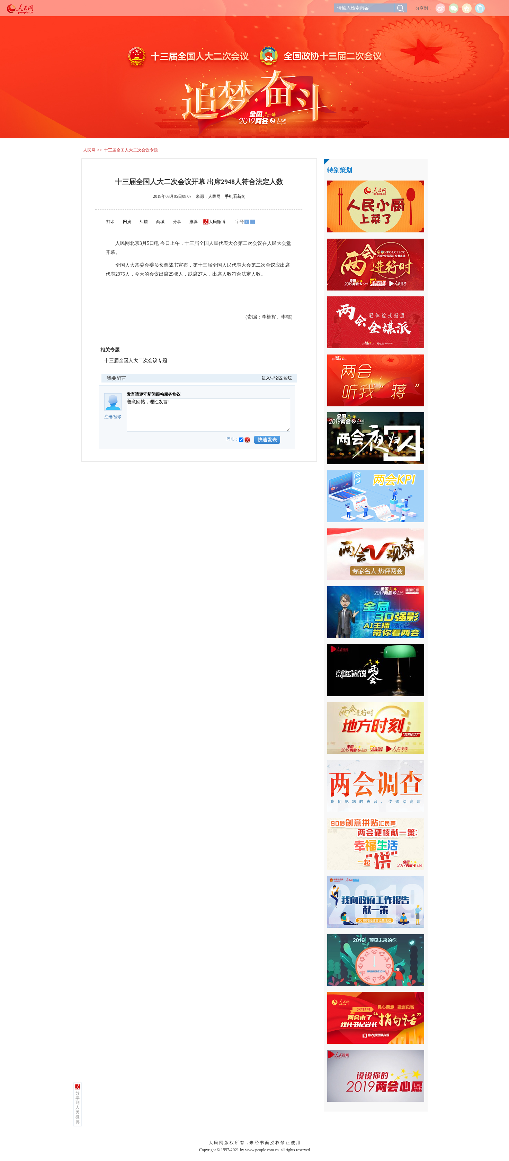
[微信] (453, 8)
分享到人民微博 (77, 1107)
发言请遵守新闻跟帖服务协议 (154, 394)
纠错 (144, 221)
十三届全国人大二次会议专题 (131, 150)
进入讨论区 (272, 378)
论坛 (288, 378)
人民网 (89, 150)
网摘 (127, 221)
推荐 (193, 221)
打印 (110, 221)
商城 (160, 221)
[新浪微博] (440, 8)
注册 (108, 416)
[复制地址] (480, 8)
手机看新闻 (235, 196)
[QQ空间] (467, 8)
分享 (177, 221)
